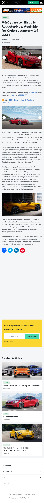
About (4, 477)
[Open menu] (41, 2)
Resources (6, 465)
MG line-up (32, 93)
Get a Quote (33, 2)
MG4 (14, 95)
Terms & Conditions (16, 494)
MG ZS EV (23, 95)
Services (5, 484)
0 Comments (6, 43)
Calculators (7, 471)
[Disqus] (22, 287)
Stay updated (32, 336)
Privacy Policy (30, 494)
